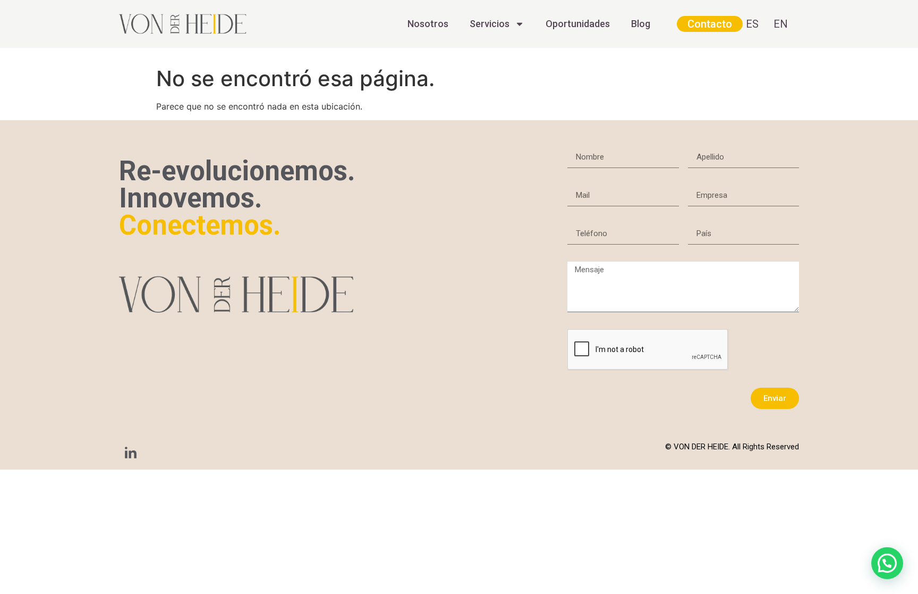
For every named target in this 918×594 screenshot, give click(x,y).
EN (781, 24)
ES (752, 24)
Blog (640, 23)
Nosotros (427, 23)
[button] (887, 563)
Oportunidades (578, 23)
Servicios (489, 23)
